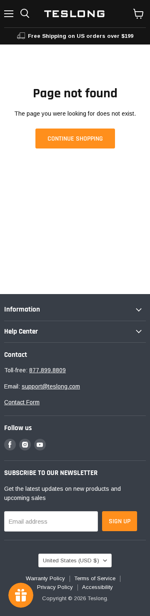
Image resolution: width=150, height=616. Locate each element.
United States (71, 560)
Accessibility (97, 587)
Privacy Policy (55, 587)
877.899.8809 (47, 370)
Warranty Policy (45, 578)
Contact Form (22, 402)
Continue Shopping (75, 138)
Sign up (119, 521)
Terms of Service (94, 578)
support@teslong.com (51, 386)
